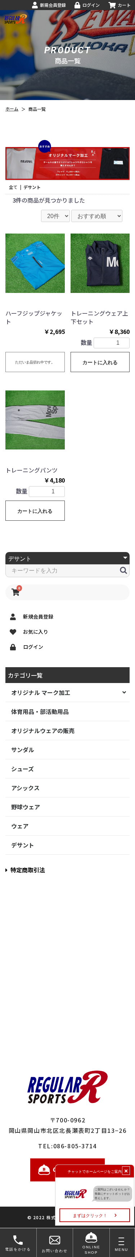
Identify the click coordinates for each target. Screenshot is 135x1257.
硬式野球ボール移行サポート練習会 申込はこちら (67, 54)
